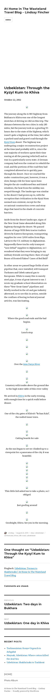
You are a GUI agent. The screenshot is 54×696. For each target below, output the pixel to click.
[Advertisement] (27, 57)
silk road (22, 535)
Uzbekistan (39, 533)
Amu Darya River (31, 364)
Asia (32, 533)
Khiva (21, 396)
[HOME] (8, 674)
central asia (8, 535)
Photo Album (11, 680)
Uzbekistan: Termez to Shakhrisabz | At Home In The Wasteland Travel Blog (25, 572)
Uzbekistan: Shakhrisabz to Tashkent (25, 662)
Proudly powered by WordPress (26, 691)
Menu (8, 20)
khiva (16, 535)
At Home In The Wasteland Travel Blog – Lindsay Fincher (26, 10)
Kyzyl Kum (9, 142)
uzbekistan (31, 535)
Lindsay (11, 533)
